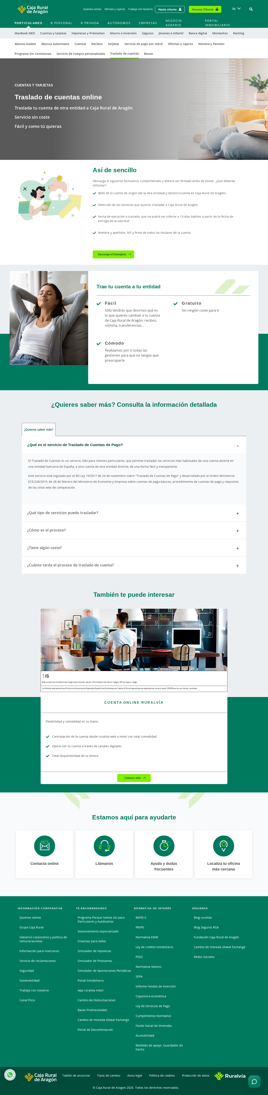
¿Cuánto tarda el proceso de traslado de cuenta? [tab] (70, 564)
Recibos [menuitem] (97, 44)
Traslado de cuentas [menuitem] (124, 53)
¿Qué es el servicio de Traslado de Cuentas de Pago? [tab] (75, 444)
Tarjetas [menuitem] (113, 44)
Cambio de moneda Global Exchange (103, 1020)
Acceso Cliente (203, 9)
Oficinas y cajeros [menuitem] (180, 44)
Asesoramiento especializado (98, 931)
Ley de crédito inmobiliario (154, 947)
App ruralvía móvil (90, 990)
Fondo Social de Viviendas (154, 1026)
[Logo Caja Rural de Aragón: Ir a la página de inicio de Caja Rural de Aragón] (32, 9)
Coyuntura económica (151, 996)
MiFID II (141, 917)
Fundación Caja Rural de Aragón (216, 937)
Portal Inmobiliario (91, 980)
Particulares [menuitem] (28, 23)
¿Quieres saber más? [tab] (38, 429)
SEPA (139, 976)
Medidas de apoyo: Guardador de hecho (159, 1047)
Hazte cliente (167, 9)
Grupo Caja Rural (31, 927)
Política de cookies (162, 1075)
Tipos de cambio (108, 1075)
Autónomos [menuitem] (119, 23)
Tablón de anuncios (76, 1075)
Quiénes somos (92, 9)
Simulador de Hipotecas (94, 951)
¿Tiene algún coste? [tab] (44, 547)
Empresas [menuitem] (148, 23)
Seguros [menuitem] (147, 33)
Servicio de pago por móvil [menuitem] (143, 44)
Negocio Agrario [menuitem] (174, 23)
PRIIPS (140, 927)
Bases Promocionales (92, 1010)
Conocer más (133, 778)
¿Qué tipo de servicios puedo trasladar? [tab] (62, 512)
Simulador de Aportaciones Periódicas (104, 971)
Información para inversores (39, 951)
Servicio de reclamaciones (37, 961)
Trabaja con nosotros (140, 9)
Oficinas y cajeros (114, 9)
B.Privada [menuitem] (90, 23)
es (234, 9)
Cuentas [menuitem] (80, 44)
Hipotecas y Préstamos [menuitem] (88, 33)
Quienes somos (30, 917)
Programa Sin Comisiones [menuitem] (33, 54)
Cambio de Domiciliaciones (97, 1000)
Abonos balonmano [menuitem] (55, 44)
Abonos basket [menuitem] (25, 44)
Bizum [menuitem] (148, 54)
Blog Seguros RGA (206, 927)
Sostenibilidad (29, 980)
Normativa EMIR (147, 937)
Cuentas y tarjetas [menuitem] (53, 33)
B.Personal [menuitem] (61, 23)
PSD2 (139, 957)
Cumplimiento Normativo (153, 1016)
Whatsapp (10, 1075)
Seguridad (26, 971)
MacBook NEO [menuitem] (25, 33)
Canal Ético (27, 1000)
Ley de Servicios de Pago (153, 1006)
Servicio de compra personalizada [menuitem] (81, 54)
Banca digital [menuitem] (198, 33)
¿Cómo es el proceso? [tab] (46, 530)
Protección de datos (196, 1075)
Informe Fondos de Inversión (156, 986)
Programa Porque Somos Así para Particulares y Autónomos (101, 919)
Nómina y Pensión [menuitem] (211, 44)
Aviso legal (134, 1075)
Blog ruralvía (203, 917)
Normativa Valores (148, 967)
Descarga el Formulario (112, 254)
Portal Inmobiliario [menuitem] (217, 23)
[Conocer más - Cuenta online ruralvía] (134, 640)
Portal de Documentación (95, 1030)
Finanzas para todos (92, 941)
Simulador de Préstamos (95, 961)
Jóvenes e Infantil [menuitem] (171, 33)
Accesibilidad (145, 1035)
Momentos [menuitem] (220, 33)
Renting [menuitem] (238, 33)
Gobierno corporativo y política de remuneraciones (43, 939)
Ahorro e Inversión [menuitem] (123, 33)
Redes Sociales (204, 957)
